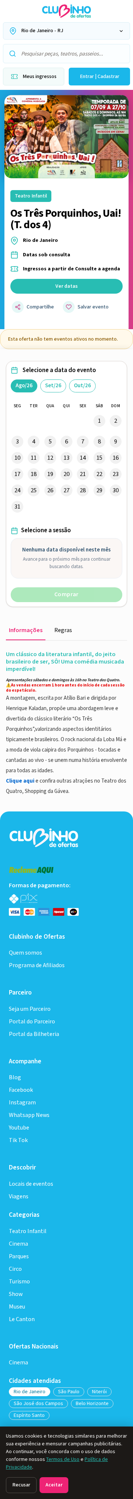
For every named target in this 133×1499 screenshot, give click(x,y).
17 (17, 474)
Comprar (66, 594)
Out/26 (82, 385)
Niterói (99, 1391)
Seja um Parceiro (30, 1009)
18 (34, 474)
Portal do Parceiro (32, 1022)
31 (17, 507)
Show (16, 1294)
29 (99, 490)
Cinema (18, 1244)
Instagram (22, 1103)
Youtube (19, 1128)
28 (83, 490)
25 (34, 490)
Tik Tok (18, 1140)
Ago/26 (24, 385)
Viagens (18, 1197)
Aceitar (53, 1485)
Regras (63, 630)
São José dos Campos (38, 1403)
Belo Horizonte (92, 1403)
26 (50, 490)
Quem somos (25, 953)
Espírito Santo (29, 1415)
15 (99, 458)
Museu (17, 1307)
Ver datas (66, 286)
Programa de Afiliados (37, 965)
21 (83, 474)
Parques (19, 1256)
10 (17, 458)
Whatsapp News (29, 1115)
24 (17, 490)
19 (50, 474)
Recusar (21, 1485)
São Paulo (68, 1391)
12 (50, 458)
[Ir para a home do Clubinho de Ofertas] (66, 11)
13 (66, 458)
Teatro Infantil (28, 1231)
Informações (25, 630)
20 (66, 474)
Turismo (19, 1282)
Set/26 (53, 385)
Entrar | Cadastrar (99, 76)
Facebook (21, 1090)
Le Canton (22, 1319)
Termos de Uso (62, 1459)
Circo (15, 1269)
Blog (15, 1077)
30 (116, 490)
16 (116, 458)
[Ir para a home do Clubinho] (44, 837)
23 (116, 474)
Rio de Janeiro (29, 1391)
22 (99, 474)
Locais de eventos (31, 1184)
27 (66, 490)
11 (34, 458)
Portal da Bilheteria (34, 1034)
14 (83, 458)
